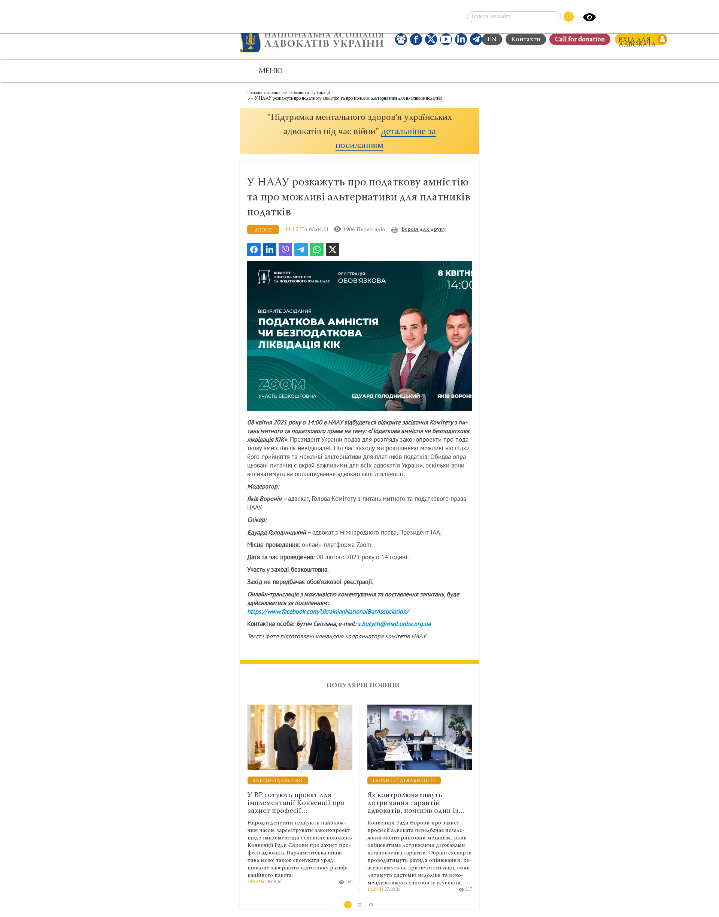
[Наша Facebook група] (401, 39)
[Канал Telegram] (476, 39)
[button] (359, 131)
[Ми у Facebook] (416, 39)
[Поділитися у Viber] (285, 249)
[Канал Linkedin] (461, 39)
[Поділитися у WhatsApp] (317, 249)
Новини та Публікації (309, 93)
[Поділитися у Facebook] (254, 249)
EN (492, 39)
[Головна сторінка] (312, 39)
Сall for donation (580, 39)
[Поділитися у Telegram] (301, 249)
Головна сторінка (263, 93)
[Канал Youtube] (446, 39)
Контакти (525, 39)
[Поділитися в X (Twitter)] (332, 249)
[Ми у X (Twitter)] (431, 39)
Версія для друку (423, 229)
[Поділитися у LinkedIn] (269, 249)
